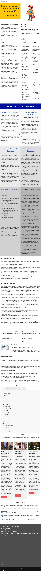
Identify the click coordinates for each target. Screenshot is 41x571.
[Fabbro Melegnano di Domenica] (20, 446)
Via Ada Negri (5, 395)
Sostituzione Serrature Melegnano (10, 189)
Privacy (2, 566)
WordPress (24, 568)
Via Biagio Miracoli (6, 427)
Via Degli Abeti (6, 412)
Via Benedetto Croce (7, 423)
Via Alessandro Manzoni (7, 399)
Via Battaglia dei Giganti (7, 421)
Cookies (2, 564)
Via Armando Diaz (6, 410)
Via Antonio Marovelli (7, 408)
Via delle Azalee (6, 416)
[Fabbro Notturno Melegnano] (34, 446)
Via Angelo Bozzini (6, 404)
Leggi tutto (18, 495)
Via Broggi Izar (6, 429)
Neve (16, 568)
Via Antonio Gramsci (7, 406)
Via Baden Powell (6, 419)
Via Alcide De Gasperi (7, 397)
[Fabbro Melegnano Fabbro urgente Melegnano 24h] (4, 1)
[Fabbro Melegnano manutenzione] (7, 446)
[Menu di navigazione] (39, 1)
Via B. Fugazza (6, 418)
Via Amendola (5, 402)
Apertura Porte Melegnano (10, 112)
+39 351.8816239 (10, 16)
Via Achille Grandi (6, 393)
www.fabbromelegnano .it (9, 529)
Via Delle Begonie (6, 431)
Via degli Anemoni (6, 414)
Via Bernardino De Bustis (8, 425)
